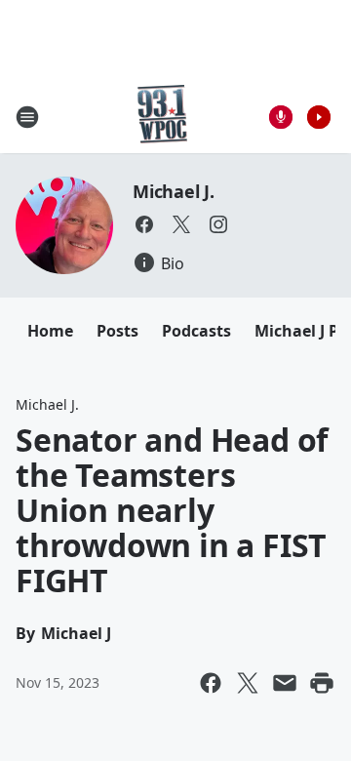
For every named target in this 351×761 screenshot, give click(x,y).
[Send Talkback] (280, 117)
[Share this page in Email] (284, 683)
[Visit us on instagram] (218, 224)
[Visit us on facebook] (144, 224)
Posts (117, 330)
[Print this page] (321, 683)
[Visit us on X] (181, 224)
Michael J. (173, 191)
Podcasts (196, 330)
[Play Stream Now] (319, 117)
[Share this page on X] (247, 683)
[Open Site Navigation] (27, 117)
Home (50, 330)
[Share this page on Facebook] (210, 683)
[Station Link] (162, 116)
